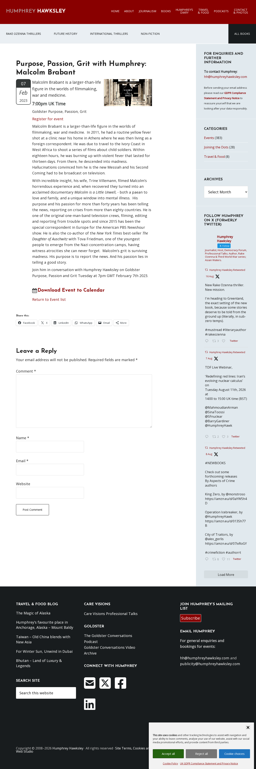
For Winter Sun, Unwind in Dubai (44, 651)
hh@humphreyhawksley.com (225, 77)
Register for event (47, 118)
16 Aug (210, 276)
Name (22, 437)
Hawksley (36, 11)
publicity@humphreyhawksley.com (210, 663)
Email (22, 460)
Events (209, 138)
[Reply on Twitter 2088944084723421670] (207, 341)
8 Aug (209, 454)
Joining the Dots (216, 147)
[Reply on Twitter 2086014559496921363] (207, 559)
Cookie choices (234, 754)
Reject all (201, 754)
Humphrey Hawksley (67, 748)
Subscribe (190, 618)
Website (23, 483)
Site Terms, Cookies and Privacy (139, 748)
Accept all (168, 754)
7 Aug (209, 358)
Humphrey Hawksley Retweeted (227, 270)
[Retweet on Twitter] (206, 269)
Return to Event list (49, 299)
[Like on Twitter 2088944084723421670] (225, 341)
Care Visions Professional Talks (111, 613)
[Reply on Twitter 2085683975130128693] (207, 437)
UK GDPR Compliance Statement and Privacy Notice (209, 763)
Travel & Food (214, 156)
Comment (26, 371)
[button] (248, 727)
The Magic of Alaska (33, 613)
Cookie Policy (170, 763)
